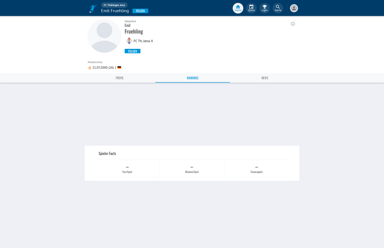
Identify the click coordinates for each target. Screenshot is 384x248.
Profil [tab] (120, 77)
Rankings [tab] (192, 77)
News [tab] (265, 77)
